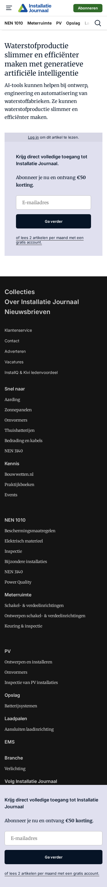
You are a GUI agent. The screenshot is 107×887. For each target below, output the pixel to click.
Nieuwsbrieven (27, 311)
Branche (14, 758)
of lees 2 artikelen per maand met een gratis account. (52, 873)
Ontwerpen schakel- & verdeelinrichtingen (45, 615)
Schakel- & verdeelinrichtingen (34, 605)
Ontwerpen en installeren (28, 662)
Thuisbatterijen (20, 430)
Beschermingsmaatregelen (30, 530)
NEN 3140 (14, 450)
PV (8, 651)
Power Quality (18, 582)
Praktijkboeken (19, 484)
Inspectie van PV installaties (31, 682)
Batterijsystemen (21, 705)
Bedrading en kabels (24, 440)
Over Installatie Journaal (42, 301)
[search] (97, 23)
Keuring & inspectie (23, 626)
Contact (12, 340)
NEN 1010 (15, 520)
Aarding (12, 399)
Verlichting (15, 768)
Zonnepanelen (18, 409)
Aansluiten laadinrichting (29, 729)
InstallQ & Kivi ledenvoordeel (31, 372)
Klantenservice (18, 330)
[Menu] (9, 8)
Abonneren (88, 8)
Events (11, 494)
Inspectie (13, 551)
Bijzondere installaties (26, 561)
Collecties (20, 291)
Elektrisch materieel (24, 541)
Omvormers (16, 420)
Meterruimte (18, 595)
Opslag (12, 695)
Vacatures (14, 361)
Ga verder (53, 221)
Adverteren (15, 351)
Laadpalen (16, 718)
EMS (10, 742)
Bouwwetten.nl (19, 474)
